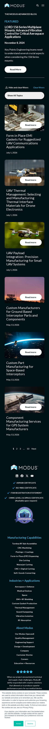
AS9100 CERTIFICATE (26, 483)
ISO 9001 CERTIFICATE (26, 488)
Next (33, 448)
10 (28, 448)
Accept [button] (18, 723)
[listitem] (24, 129)
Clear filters (38, 87)
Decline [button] (30, 723)
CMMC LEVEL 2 (15, 498)
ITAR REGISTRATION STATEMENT (26, 493)
